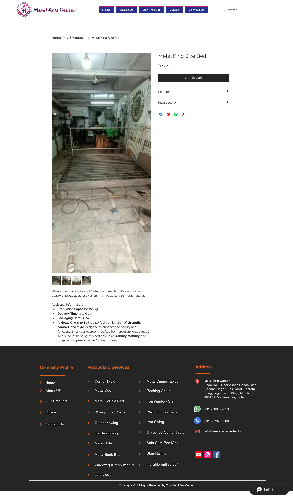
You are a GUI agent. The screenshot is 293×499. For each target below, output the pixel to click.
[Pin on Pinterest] (168, 114)
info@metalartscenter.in (222, 431)
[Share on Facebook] (160, 114)
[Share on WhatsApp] (176, 114)
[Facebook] (216, 454)
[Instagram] (207, 454)
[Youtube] (198, 454)
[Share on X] (183, 114)
